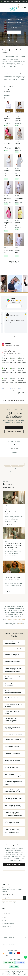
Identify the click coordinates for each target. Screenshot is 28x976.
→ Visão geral (14, 452)
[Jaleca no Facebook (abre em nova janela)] (7, 902)
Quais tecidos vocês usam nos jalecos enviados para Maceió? (14, 691)
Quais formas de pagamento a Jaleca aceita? (14, 677)
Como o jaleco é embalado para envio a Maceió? (14, 740)
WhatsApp (4, 920)
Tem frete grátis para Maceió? (14, 649)
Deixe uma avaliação (14, 306)
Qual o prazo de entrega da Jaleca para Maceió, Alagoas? (14, 806)
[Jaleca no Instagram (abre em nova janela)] (3, 902)
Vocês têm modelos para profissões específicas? (14, 747)
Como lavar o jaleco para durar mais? (14, 698)
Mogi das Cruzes (18, 468)
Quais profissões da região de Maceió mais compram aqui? (14, 790)
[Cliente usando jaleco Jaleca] (6, 362)
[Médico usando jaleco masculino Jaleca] (18, 283)
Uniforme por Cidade (8, 944)
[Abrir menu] (3, 7)
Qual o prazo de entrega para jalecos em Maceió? (14, 642)
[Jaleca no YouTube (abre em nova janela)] (14, 902)
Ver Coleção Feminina (14, 427)
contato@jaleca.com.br (8, 923)
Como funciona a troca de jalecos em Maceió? (14, 655)
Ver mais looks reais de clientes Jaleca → (14, 400)
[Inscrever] (24, 898)
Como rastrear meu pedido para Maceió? (14, 662)
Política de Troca (14, 868)
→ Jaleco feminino (14, 444)
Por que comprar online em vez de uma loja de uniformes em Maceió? (14, 783)
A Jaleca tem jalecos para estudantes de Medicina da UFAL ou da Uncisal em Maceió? (14, 814)
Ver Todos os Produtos (14, 864)
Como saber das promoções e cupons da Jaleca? (14, 754)
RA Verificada (14, 966)
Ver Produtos (14, 32)
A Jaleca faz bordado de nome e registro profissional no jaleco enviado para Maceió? (14, 670)
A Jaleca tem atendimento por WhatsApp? (14, 705)
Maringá (8, 468)
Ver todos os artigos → (14, 597)
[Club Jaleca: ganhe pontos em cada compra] (22, 7)
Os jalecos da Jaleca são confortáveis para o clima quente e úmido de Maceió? (14, 822)
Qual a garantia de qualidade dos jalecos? (14, 727)
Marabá (14, 464)
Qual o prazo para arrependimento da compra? (14, 775)
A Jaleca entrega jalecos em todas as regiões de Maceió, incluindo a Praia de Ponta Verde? (14, 832)
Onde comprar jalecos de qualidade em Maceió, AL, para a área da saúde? (14, 798)
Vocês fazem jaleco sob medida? (14, 768)
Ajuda (3, 908)
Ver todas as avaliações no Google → (14, 336)
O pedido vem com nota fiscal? (14, 734)
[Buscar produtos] (25, 7)
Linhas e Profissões (8, 937)
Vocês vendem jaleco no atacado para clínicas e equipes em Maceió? (14, 720)
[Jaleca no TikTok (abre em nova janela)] (10, 902)
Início (5, 86)
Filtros (7, 98)
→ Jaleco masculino (14, 448)
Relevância (19, 95)
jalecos (20, 623)
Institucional (6, 913)
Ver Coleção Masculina (14, 431)
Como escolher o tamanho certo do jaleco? (14, 684)
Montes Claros (14, 472)
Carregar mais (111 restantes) (14, 262)
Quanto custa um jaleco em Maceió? (14, 761)
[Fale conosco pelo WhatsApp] (25, 957)
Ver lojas (24, 1)
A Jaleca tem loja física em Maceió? (14, 712)
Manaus (7, 464)
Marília (21, 464)
